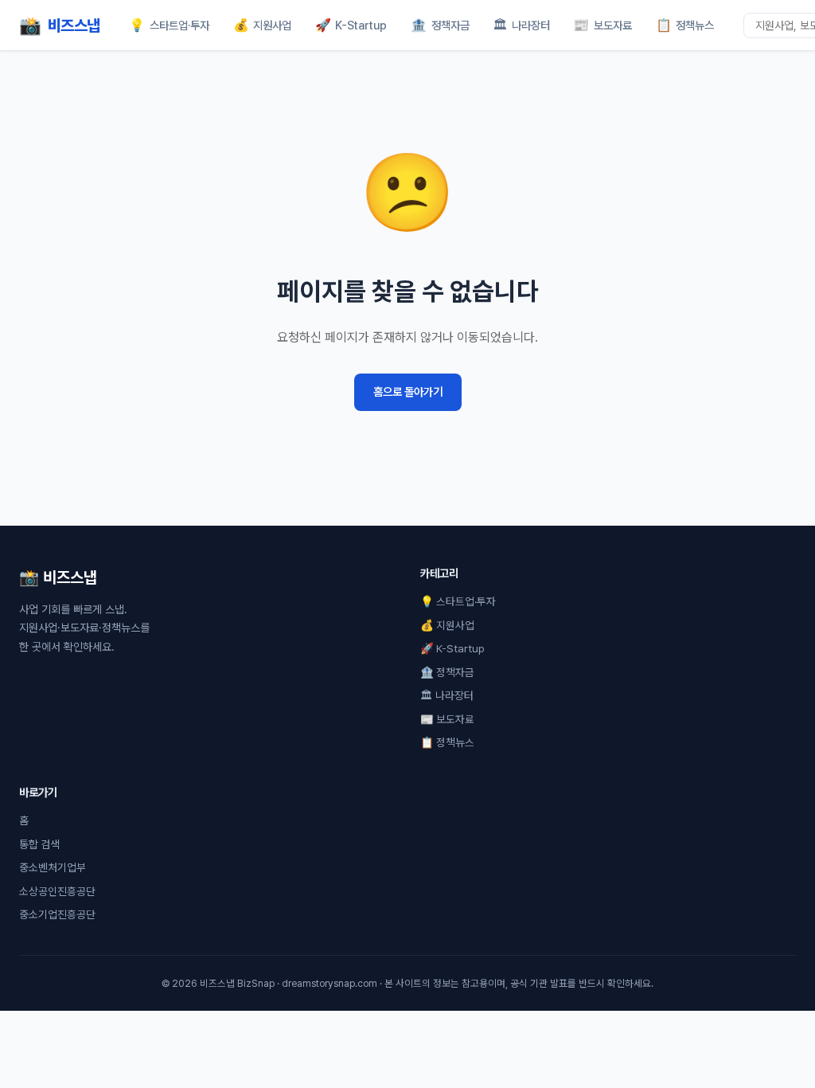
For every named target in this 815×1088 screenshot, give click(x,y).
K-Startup (351, 25)
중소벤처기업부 (52, 867)
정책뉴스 (685, 25)
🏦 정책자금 (447, 672)
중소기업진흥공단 (57, 914)
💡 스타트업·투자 (458, 601)
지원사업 (262, 25)
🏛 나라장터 (447, 695)
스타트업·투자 (169, 25)
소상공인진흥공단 (57, 891)
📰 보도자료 (447, 719)
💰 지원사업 (447, 625)
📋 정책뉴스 (447, 742)
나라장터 (521, 25)
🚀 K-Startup (452, 648)
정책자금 (440, 25)
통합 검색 (39, 844)
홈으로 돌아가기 (408, 391)
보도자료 (602, 25)
